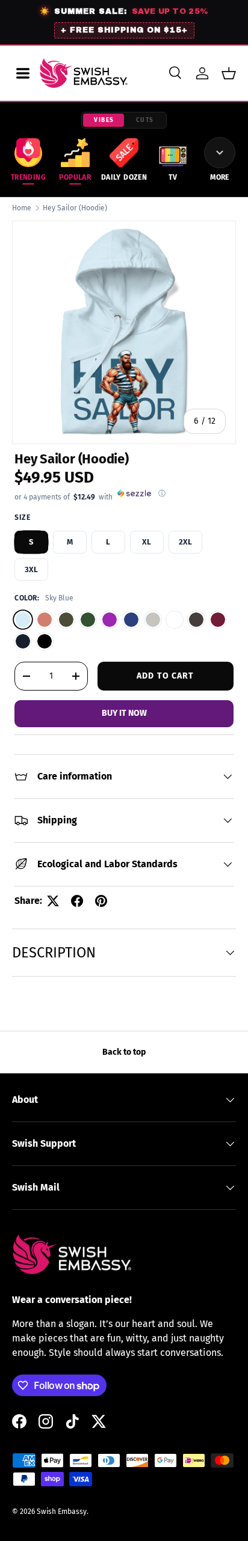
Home (21, 208)
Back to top (124, 1052)
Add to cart (165, 676)
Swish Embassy (62, 1511)
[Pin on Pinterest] (101, 901)
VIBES (104, 120)
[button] (228, 73)
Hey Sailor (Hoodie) (75, 208)
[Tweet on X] (53, 901)
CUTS (145, 120)
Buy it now (124, 713)
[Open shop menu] (23, 73)
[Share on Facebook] (77, 901)
